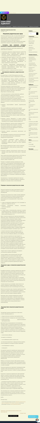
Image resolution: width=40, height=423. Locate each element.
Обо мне (30, 45)
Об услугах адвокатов (33, 109)
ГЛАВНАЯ (31, 38)
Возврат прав (23, 413)
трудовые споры (32, 137)
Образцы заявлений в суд (33, 118)
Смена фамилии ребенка (16, 404)
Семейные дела (32, 121)
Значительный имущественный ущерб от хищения (33, 64)
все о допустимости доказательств (33, 92)
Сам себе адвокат (5, 23)
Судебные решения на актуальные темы (33, 133)
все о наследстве (32, 96)
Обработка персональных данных (20, 26)
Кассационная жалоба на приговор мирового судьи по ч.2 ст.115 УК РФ (33, 80)
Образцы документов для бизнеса (33, 113)
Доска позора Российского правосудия (32, 42)
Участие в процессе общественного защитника (33, 75)
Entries (31, 144)
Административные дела (33, 88)
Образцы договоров (33, 26)
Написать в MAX (5, 12)
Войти (30, 142)
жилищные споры (32, 98)
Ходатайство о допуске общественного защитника (32, 69)
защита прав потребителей (32, 101)
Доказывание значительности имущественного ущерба (32, 59)
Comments (32, 146)
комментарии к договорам (32, 105)
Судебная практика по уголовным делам (33, 129)
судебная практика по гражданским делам (33, 124)
